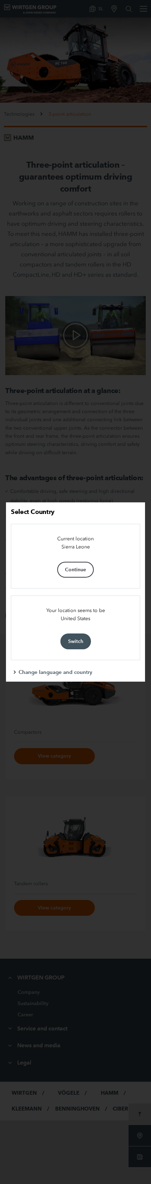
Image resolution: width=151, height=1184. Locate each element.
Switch (75, 641)
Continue (75, 569)
